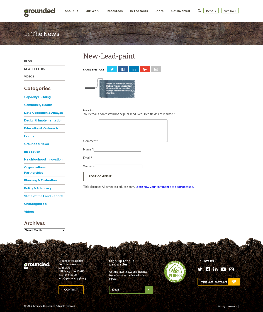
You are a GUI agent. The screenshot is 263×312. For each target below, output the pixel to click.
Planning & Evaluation (40, 180)
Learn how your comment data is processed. (164, 187)
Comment (90, 141)
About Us (71, 11)
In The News (139, 11)
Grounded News (36, 144)
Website (88, 166)
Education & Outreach (41, 128)
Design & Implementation (43, 120)
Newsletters (34, 69)
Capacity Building (37, 97)
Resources (115, 11)
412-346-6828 (68, 274)
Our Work (92, 11)
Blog (28, 61)
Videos (29, 76)
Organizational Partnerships (35, 169)
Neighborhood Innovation (43, 159)
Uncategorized (35, 204)
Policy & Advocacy (38, 188)
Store (159, 11)
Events (29, 136)
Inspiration (32, 151)
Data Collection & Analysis (43, 112)
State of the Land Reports (44, 196)
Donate (211, 10)
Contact (230, 10)
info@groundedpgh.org (72, 278)
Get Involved (180, 11)
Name (88, 149)
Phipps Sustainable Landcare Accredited (175, 272)
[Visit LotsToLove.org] (219, 282)
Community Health (38, 105)
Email (87, 158)
